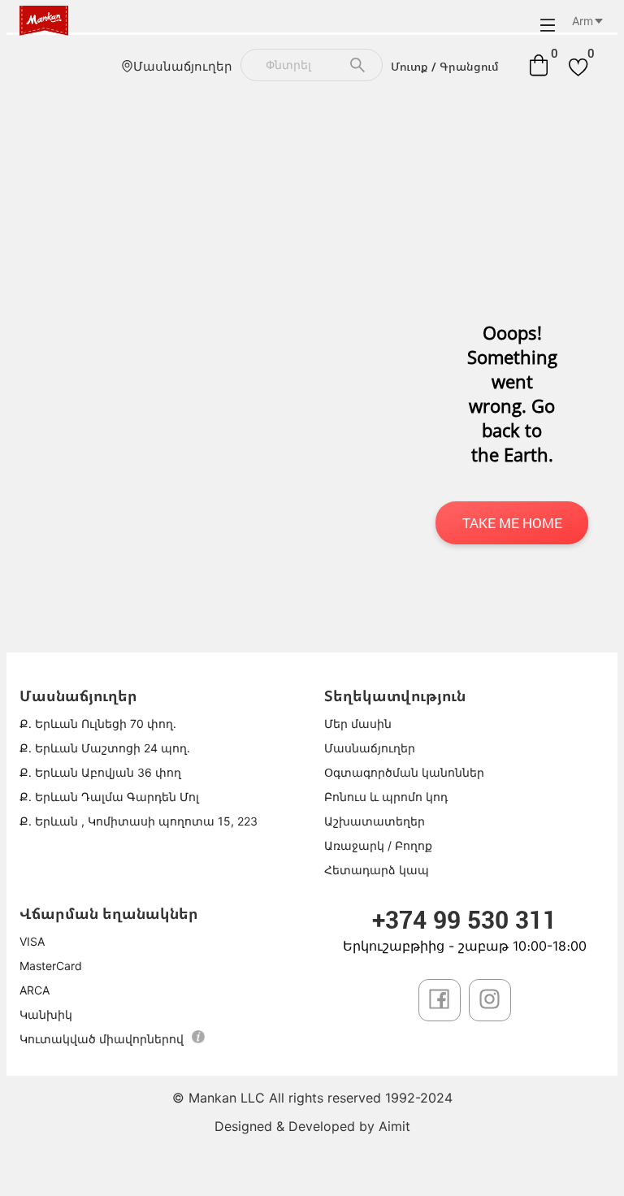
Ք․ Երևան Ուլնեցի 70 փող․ (98, 723)
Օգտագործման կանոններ (404, 772)
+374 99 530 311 (464, 919)
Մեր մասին (358, 723)
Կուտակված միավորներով (102, 1039)
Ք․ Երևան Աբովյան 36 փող (100, 772)
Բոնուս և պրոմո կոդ (386, 797)
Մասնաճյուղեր (182, 66)
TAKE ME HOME (512, 523)
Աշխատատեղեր (374, 821)
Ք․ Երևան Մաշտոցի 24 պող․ (105, 748)
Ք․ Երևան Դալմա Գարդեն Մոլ (109, 797)
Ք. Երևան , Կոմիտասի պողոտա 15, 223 (139, 821)
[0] (538, 65)
